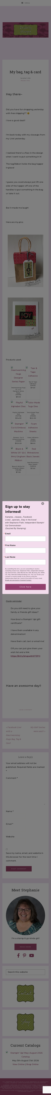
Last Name (10, 557)
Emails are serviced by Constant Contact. (18, 580)
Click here (25, 587)
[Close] (42, 503)
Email (8, 534)
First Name (10, 545)
